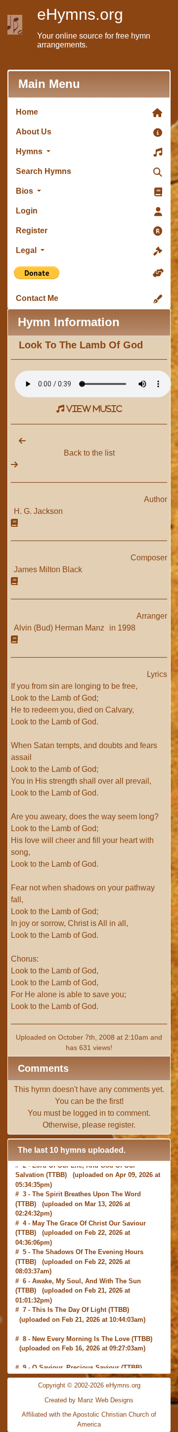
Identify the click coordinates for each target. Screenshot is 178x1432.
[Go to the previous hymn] (18, 441)
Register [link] (31, 230)
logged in (89, 1113)
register (121, 1125)
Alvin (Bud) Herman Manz (60, 628)
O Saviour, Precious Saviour (75, 1347)
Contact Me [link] (37, 298)
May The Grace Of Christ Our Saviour (89, 1202)
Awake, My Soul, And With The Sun (86, 1260)
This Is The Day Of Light (69, 1289)
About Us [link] (33, 131)
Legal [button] (27, 250)
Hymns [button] (30, 151)
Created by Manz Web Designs (89, 1400)
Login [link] (27, 211)
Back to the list (89, 453)
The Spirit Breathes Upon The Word (86, 1174)
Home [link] (27, 112)
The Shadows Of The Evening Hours (87, 1231)
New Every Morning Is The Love (81, 1318)
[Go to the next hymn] (14, 465)
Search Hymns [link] (43, 171)
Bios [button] (25, 191)
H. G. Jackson (38, 511)
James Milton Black (48, 569)
